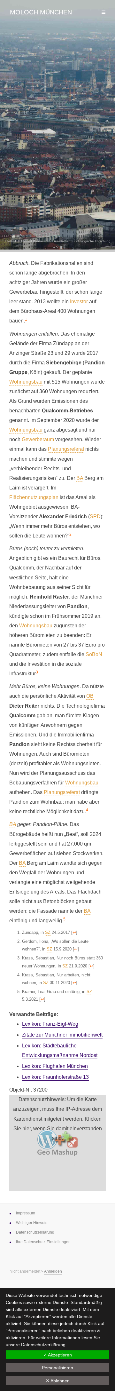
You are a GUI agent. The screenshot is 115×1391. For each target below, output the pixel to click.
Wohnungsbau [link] (25, 382)
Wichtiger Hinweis (31, 1222)
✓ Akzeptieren (57, 1354)
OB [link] (90, 696)
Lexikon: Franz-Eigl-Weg (50, 1024)
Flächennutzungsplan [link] (33, 497)
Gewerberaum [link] (38, 439)
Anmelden (53, 1271)
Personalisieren (57, 1367)
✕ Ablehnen (58, 1380)
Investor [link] (79, 301)
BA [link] (79, 478)
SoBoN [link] (94, 654)
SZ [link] (47, 932)
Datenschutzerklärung (43, 1344)
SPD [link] (95, 516)
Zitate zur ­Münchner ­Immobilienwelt (62, 1034)
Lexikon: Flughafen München (55, 1066)
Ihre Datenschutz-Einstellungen (43, 1242)
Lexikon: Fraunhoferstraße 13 (55, 1077)
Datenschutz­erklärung (35, 1232)
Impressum (25, 1213)
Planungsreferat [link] (66, 449)
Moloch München (41, 12)
